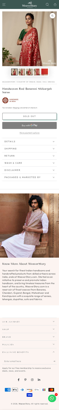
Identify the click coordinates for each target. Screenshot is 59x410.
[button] (47, 4)
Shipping (16, 108)
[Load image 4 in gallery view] (37, 72)
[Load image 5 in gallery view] (44, 72)
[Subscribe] (55, 361)
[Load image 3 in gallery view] (29, 72)
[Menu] (4, 4)
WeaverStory (24, 404)
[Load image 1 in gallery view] (14, 72)
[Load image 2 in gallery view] (22, 72)
